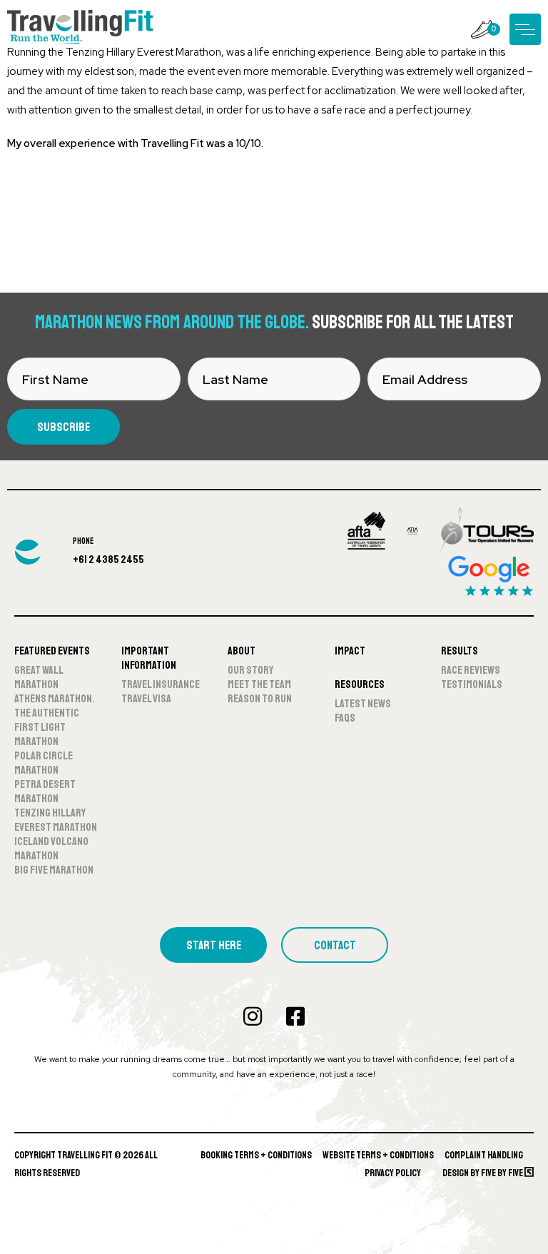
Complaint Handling (484, 1155)
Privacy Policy (393, 1173)
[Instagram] (252, 1016)
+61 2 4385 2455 (108, 559)
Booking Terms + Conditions (256, 1155)
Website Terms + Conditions (378, 1155)
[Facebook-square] (295, 1016)
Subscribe (63, 427)
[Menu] (525, 29)
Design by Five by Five (483, 1173)
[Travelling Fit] (80, 29)
